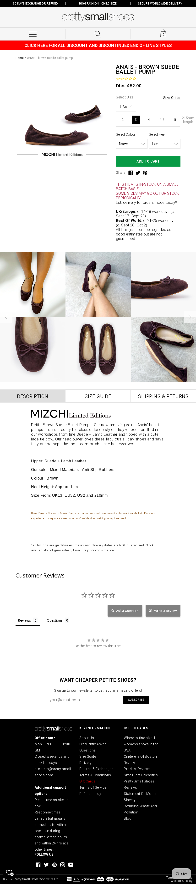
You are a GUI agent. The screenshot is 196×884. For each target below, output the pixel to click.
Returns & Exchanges (96, 769)
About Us (86, 738)
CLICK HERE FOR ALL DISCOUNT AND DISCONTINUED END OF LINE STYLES (98, 45)
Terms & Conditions (95, 775)
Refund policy (90, 794)
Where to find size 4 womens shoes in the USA (141, 744)
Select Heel (157, 134)
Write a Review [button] (165, 610)
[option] (62, 111)
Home (20, 58)
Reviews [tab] (24, 620)
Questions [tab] (55, 620)
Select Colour (126, 134)
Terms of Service (93, 787)
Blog (127, 818)
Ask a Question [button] (127, 610)
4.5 (162, 120)
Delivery (85, 763)
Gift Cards (87, 781)
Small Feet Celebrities (141, 775)
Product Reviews (137, 769)
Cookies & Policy (181, 881)
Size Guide (87, 756)
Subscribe (136, 699)
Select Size (124, 97)
